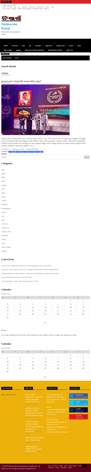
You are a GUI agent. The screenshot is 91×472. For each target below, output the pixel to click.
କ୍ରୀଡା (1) (23, 53)
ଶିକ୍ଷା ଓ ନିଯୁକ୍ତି (6, 8)
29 (70, 314)
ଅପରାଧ (52, 7)
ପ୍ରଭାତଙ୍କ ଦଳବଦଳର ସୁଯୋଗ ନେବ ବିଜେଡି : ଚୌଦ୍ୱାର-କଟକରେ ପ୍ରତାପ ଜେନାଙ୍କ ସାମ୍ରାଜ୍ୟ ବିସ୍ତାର (30, 269)
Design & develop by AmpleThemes (24, 468)
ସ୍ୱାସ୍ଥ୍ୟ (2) (14, 53)
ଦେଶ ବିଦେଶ (10, 7)
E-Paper (57, 467)
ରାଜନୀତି (47, 7)
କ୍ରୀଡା (3, 220)
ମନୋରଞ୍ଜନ (24, 7)
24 (7, 314)
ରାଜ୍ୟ (15, 7)
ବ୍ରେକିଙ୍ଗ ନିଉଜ (40, 7)
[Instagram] (85, 5)
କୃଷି (19, 7)
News (3, 181)
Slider (10, 151)
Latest (4, 173)
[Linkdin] (87, 5)
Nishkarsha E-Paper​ (38, 8)
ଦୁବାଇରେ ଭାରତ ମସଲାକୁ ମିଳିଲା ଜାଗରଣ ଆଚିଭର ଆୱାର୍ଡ (21, 81)
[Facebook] (80, 5)
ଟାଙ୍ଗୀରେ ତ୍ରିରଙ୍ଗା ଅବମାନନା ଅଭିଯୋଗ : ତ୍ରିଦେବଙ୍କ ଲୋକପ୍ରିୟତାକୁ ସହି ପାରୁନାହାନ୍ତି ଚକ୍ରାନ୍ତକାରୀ (30, 273)
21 (58, 311)
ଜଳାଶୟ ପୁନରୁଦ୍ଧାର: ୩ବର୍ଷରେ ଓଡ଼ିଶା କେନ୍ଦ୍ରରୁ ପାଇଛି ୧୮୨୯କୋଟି (20, 281)
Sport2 (4, 200)
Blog (3, 170)
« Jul (44, 322)
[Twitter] (82, 5)
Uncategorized (6, 208)
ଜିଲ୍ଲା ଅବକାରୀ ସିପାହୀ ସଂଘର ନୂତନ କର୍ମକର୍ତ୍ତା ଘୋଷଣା (17, 277)
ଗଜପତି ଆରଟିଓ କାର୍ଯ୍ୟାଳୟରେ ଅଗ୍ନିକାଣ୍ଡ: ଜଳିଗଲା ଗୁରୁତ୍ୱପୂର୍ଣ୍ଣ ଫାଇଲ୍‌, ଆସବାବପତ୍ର (26, 266)
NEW (3, 177)
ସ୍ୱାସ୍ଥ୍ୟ (14, 8)
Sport (3, 197)
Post (3, 189)
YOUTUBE (63, 467)
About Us (46, 8)
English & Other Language (24, 8)
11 (20, 307)
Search (4, 154)
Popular (4, 185)
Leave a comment (32, 149)
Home (3, 7)
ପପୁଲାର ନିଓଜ (31, 7)
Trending (4, 204)
